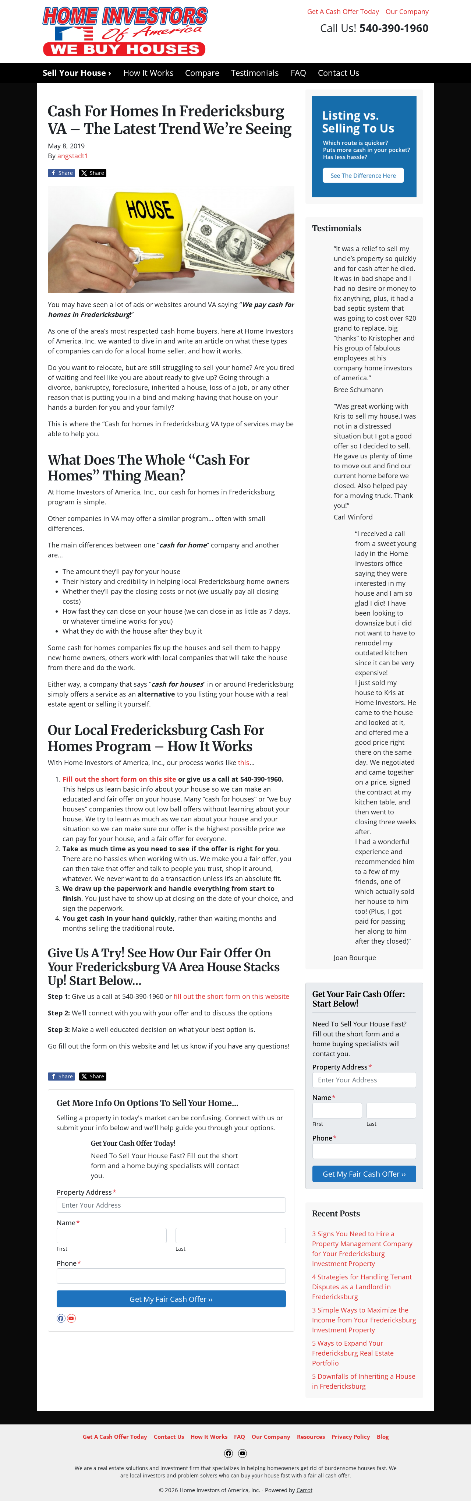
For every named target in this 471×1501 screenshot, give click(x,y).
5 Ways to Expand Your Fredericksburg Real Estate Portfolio (353, 1353)
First (62, 1248)
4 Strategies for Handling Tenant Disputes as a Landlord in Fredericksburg (362, 1286)
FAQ (298, 72)
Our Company (407, 11)
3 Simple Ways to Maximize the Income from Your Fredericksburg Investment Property (364, 1320)
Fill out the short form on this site (119, 779)
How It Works (148, 72)
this (243, 762)
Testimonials (255, 72)
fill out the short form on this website (231, 996)
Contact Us (338, 72)
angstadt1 (72, 155)
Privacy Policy (351, 1436)
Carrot (304, 1490)
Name (68, 1222)
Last (180, 1248)
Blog (383, 1436)
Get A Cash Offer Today (343, 11)
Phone (69, 1263)
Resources (311, 1436)
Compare (202, 72)
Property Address (86, 1192)
